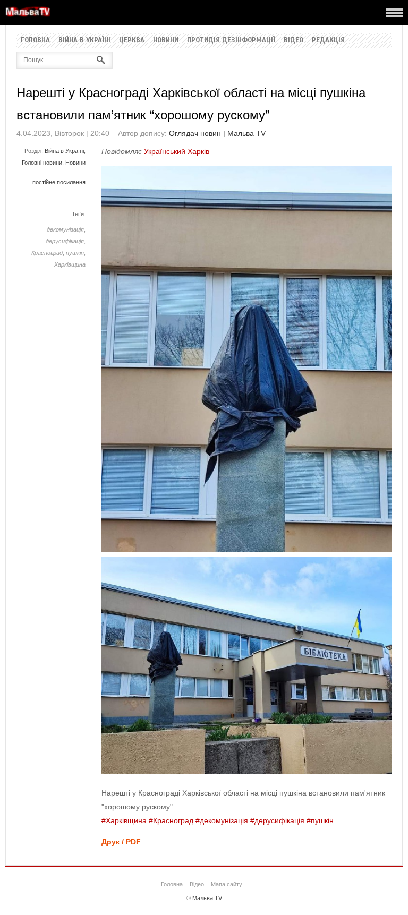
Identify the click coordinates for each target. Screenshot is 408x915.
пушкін (75, 253)
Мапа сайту (226, 884)
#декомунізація (222, 820)
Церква (131, 40)
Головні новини (42, 162)
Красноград (47, 253)
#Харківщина (124, 820)
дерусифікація (65, 241)
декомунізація (65, 229)
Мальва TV (207, 898)
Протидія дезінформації (231, 40)
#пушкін (320, 820)
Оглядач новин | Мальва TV (217, 133)
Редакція (328, 40)
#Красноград (171, 820)
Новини (165, 40)
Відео (293, 40)
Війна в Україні (84, 40)
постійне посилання (59, 182)
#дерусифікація (277, 820)
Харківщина (70, 264)
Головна (35, 40)
